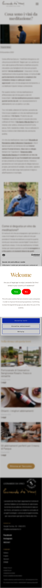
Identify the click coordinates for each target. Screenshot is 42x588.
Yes (16, 292)
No (26, 292)
